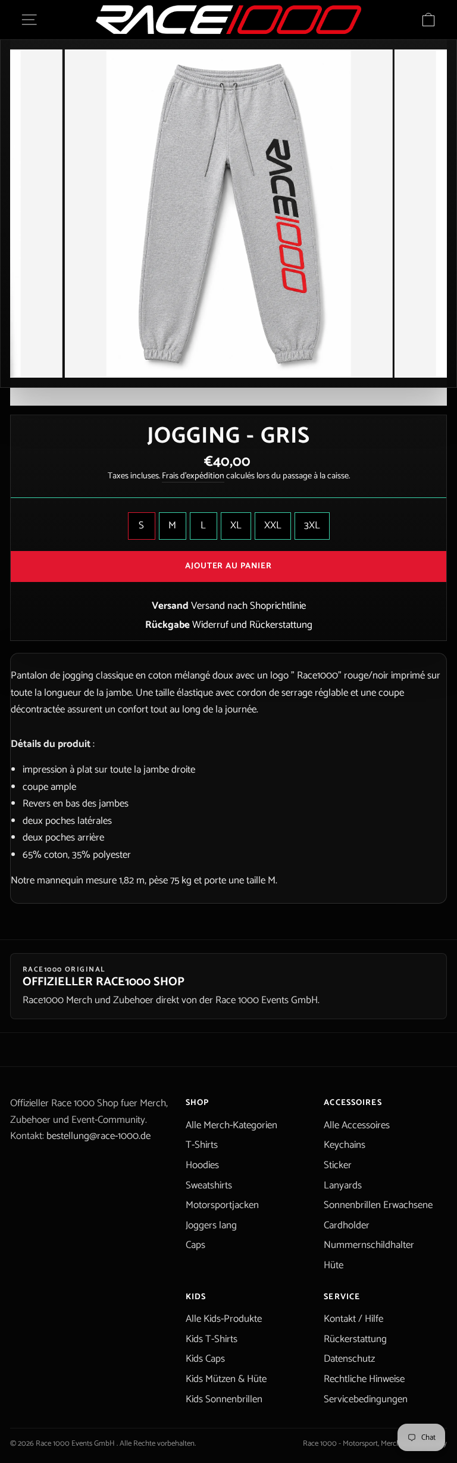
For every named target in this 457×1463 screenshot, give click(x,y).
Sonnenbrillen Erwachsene (378, 1205)
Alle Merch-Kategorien (231, 1125)
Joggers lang (211, 1225)
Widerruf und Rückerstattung (252, 625)
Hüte (333, 1265)
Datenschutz (349, 1358)
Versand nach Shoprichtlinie (248, 605)
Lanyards (343, 1185)
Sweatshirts (209, 1185)
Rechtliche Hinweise (364, 1379)
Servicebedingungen (366, 1399)
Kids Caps (205, 1358)
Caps (195, 1245)
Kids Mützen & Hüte (226, 1379)
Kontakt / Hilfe (353, 1319)
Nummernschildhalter (369, 1245)
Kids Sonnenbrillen (224, 1399)
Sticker (338, 1165)
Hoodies (202, 1165)
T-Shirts (202, 1145)
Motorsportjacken (222, 1205)
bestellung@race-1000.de (98, 1136)
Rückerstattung (355, 1339)
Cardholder (347, 1225)
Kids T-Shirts (211, 1339)
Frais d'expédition (193, 476)
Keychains (344, 1145)
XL (236, 525)
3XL (312, 525)
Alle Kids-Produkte (224, 1319)
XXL (272, 525)
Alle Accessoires (357, 1125)
